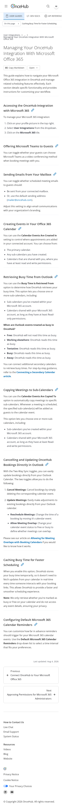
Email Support (11, 731)
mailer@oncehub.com (20, 200)
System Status (11, 736)
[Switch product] (6, 6)
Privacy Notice (11, 774)
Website (7, 758)
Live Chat (8, 727)
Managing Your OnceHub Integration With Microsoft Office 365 (28, 38)
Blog (5, 754)
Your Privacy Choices (20, 786)
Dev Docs (35, 16)
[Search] (48, 6)
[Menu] (56, 6)
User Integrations (11, 35)
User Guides (15, 16)
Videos (7, 749)
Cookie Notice (10, 780)
